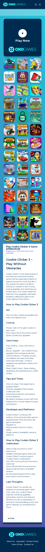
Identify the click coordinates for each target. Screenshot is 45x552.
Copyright (20, 541)
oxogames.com (10, 251)
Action (11, 518)
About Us (11, 541)
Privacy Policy (32, 541)
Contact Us (28, 544)
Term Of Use (17, 544)
